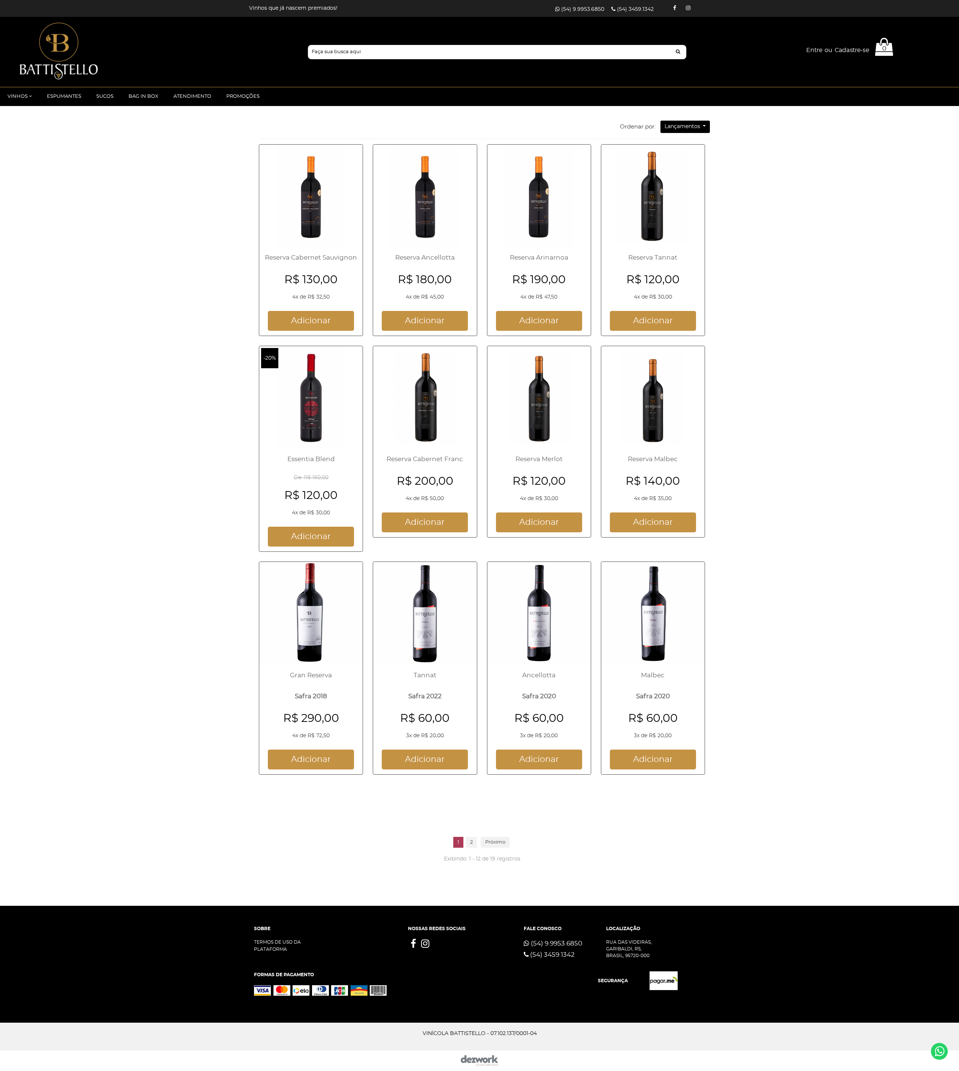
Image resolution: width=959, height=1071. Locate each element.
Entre (814, 51)
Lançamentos (683, 126)
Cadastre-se (851, 51)
